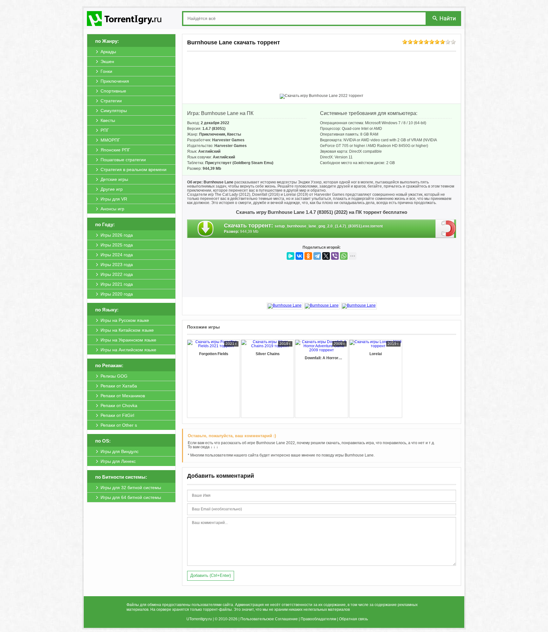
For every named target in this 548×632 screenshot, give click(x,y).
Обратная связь (353, 619)
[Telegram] (317, 256)
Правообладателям (318, 619)
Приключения (212, 134)
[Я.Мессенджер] (290, 256)
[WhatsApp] (344, 256)
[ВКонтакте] (299, 256)
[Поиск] (444, 18)
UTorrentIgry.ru (199, 619)
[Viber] (335, 256)
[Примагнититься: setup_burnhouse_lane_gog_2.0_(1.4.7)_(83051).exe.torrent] (445, 228)
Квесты (234, 134)
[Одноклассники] (308, 256)
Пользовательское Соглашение (269, 619)
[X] (326, 256)
